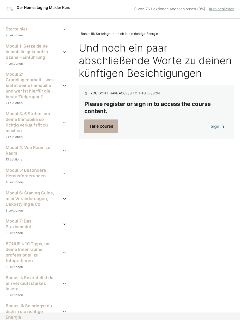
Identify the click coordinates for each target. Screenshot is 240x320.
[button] (10, 309)
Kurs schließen (221, 9)
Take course (101, 126)
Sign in (217, 126)
